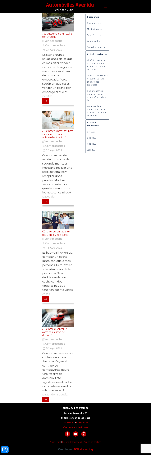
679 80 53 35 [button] (82, 422)
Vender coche (54, 41)
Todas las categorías (96, 47)
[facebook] (67, 434)
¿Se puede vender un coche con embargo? (57, 35)
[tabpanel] (75, 420)
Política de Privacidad (72, 442)
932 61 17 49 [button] (68, 422)
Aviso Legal (55, 442)
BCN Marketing (83, 449)
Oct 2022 (91, 131)
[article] (58, 59)
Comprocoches (55, 45)
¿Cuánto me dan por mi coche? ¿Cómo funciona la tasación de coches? (97, 65)
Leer (46, 101)
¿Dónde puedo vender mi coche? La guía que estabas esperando (97, 80)
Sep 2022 (91, 137)
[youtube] (75, 434)
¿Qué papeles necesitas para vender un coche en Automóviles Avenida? (57, 134)
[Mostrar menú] (105, 8)
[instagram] (83, 434)
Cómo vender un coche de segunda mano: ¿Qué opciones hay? (97, 95)
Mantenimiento (94, 29)
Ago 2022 (91, 143)
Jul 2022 (91, 150)
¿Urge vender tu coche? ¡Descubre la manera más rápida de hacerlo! (96, 111)
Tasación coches (94, 35)
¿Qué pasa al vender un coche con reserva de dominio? (54, 332)
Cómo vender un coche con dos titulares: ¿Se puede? (56, 233)
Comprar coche (94, 23)
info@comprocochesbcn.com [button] (75, 427)
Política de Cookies (92, 442)
